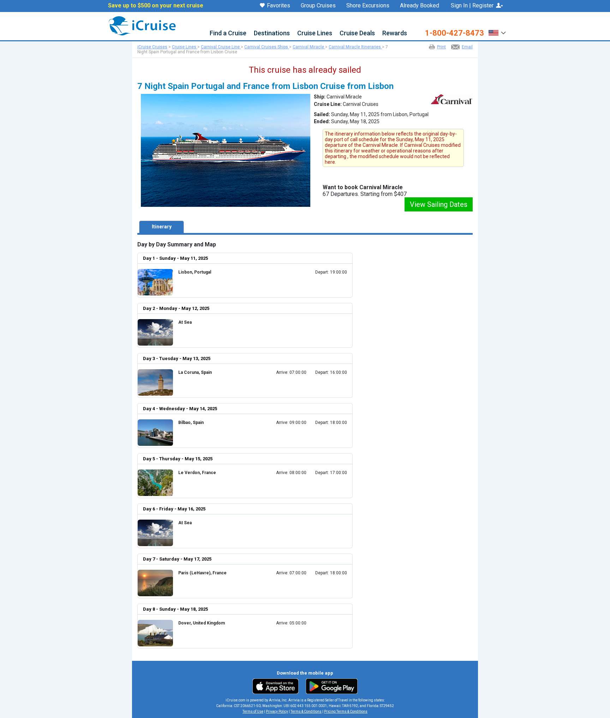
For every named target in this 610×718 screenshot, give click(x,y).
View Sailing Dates (438, 204)
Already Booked (419, 5)
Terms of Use (253, 711)
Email (467, 46)
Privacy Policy (277, 711)
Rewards (394, 33)
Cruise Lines (314, 33)
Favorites (278, 6)
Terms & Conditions (306, 711)
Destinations (272, 33)
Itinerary (162, 226)
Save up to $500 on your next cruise (155, 5)
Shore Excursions (367, 5)
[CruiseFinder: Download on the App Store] (277, 685)
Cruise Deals (357, 33)
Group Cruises (318, 5)
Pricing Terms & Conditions (345, 711)
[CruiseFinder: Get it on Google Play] (330, 685)
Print (441, 46)
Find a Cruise (228, 33)
